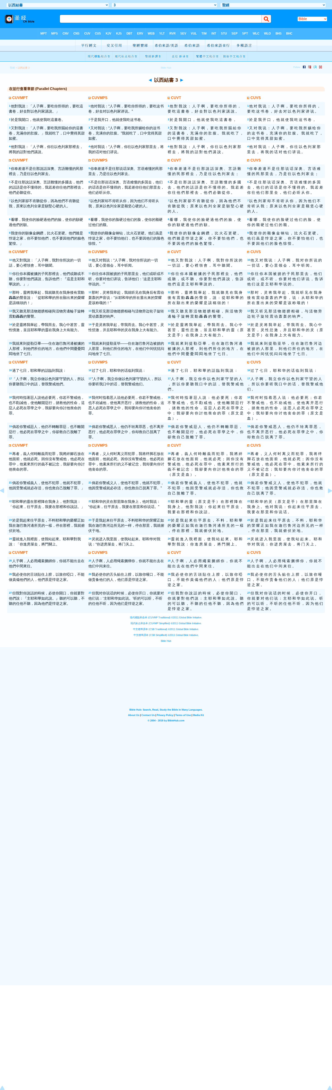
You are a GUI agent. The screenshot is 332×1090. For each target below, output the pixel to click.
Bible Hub (166, 641)
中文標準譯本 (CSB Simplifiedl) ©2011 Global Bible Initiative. (166, 635)
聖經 (12, 67)
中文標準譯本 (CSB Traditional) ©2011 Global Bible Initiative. (166, 629)
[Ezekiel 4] (326, 501)
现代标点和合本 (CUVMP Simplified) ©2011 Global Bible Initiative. (166, 623)
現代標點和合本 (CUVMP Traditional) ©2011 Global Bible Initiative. (166, 617)
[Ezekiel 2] (5, 501)
